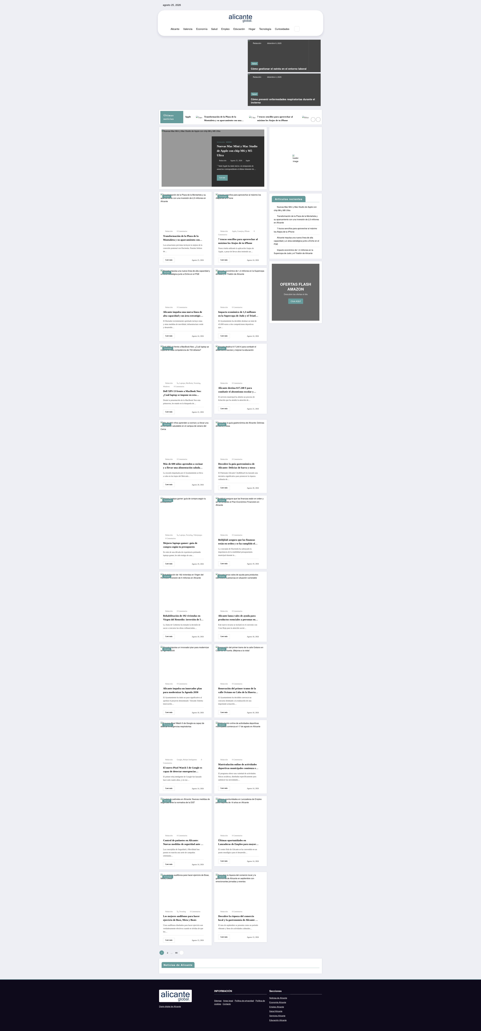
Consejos (240, 231)
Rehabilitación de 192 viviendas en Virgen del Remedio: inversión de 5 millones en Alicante (182, 617)
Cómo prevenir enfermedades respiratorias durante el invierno (283, 101)
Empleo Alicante (276, 1006)
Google (179, 760)
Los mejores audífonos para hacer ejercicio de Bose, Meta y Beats (181, 918)
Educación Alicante (278, 1020)
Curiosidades (282, 29)
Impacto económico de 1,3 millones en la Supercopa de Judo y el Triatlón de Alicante (238, 314)
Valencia (187, 29)
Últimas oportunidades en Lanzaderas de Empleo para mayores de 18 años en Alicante (238, 842)
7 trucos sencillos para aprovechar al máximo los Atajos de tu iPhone (216, 118)
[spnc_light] (304, 29)
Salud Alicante (275, 1011)
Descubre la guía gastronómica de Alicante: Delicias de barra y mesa (236, 465)
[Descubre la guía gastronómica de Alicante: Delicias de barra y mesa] (240, 424)
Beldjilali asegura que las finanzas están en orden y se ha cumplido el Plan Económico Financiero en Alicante (236, 541)
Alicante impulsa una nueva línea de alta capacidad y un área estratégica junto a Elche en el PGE (271, 118)
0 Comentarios (182, 231)
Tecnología (265, 29)
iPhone (247, 231)
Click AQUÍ (296, 301)
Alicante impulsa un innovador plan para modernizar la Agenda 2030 (182, 690)
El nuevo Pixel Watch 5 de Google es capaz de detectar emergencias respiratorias (182, 769)
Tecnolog (197, 383)
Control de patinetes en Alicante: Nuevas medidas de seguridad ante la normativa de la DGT (183, 842)
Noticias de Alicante (278, 997)
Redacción (256, 43)
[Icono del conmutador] (310, 29)
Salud (214, 29)
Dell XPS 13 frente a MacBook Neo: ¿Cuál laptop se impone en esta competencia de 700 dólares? (182, 393)
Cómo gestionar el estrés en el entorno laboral (279, 68)
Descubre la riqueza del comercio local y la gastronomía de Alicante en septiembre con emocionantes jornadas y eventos (238, 918)
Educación (239, 29)
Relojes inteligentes (190, 760)
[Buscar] (297, 29)
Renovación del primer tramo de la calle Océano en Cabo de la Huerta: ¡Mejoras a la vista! (237, 690)
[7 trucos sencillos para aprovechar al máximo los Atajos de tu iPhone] (240, 196)
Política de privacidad (244, 1000)
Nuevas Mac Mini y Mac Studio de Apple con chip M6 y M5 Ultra (237, 151)
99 (176, 952)
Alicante (175, 29)
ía (177, 383)
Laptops (182, 383)
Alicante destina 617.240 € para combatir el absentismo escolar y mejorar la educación (236, 390)
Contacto (227, 1003)
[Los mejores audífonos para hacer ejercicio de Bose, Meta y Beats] (185, 876)
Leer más (222, 178)
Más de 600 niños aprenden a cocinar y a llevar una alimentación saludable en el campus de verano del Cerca (183, 465)
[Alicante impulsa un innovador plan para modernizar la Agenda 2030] (185, 648)
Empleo (225, 29)
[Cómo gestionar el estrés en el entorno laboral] (278, 55)
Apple (248, 161)
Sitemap (218, 1000)
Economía (201, 29)
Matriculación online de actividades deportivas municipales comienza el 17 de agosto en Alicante (237, 766)
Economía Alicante (277, 1002)
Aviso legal (228, 1000)
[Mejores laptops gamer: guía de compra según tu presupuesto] (185, 499)
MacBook (189, 383)
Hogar (252, 29)
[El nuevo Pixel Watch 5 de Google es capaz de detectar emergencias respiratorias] (185, 724)
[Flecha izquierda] (313, 119)
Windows (166, 387)
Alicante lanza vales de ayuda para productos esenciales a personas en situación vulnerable (237, 617)
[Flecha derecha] (318, 119)
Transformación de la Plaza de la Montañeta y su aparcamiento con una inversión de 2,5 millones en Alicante (181, 238)
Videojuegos (197, 535)
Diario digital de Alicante (170, 1006)
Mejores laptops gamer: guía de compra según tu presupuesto (180, 545)
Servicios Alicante (277, 1015)
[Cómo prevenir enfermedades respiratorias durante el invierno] (284, 89)
